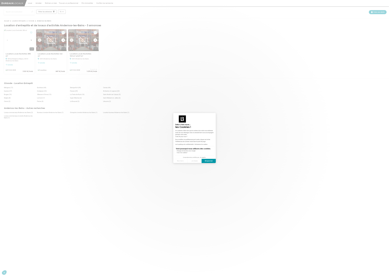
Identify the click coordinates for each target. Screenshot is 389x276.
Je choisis (194, 161)
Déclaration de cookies (200, 144)
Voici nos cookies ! (182, 152)
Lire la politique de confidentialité (184, 144)
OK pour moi (209, 161)
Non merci (180, 161)
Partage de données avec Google (186, 151)
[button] (4, 272)
